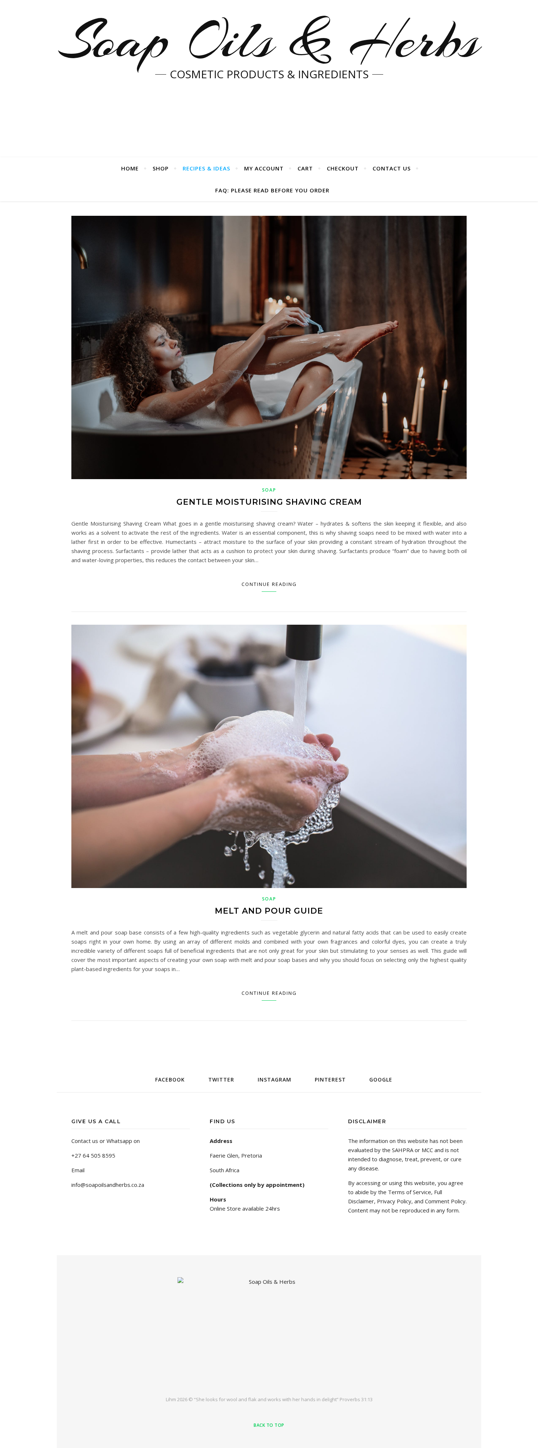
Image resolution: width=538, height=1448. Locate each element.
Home (130, 168)
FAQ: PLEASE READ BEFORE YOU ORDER (272, 190)
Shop (161, 168)
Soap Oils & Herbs (269, 40)
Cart (305, 168)
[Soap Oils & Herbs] (269, 1330)
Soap (269, 490)
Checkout (343, 168)
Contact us (392, 168)
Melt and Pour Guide (269, 911)
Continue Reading (269, 584)
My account (264, 168)
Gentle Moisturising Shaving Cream (269, 502)
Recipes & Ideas (206, 168)
